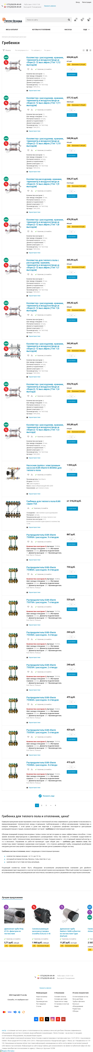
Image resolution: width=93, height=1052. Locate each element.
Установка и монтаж (61, 1004)
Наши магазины (41, 996)
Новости (39, 999)
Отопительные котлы (80, 996)
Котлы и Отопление (41, 29)
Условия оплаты (60, 996)
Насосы (68, 29)
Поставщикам (41, 1004)
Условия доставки (60, 999)
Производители (41, 1001)
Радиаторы (77, 1009)
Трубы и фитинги (79, 1001)
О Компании (59, 993)
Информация (41, 993)
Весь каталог (12, 29)
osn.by (4, 1030)
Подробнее (72, 508)
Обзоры (75, 1011)
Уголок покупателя (81, 993)
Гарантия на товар (61, 1001)
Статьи (38, 1006)
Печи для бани (78, 999)
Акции (56, 1006)
